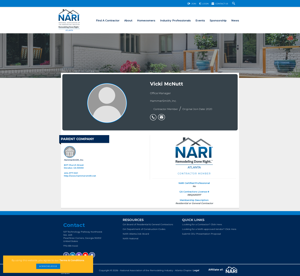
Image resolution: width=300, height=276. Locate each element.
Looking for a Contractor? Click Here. (202, 224)
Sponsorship (218, 20)
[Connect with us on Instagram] (79, 255)
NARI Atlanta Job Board (136, 233)
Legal (196, 270)
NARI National (130, 238)
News (235, 20)
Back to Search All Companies (80, 70)
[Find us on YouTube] (85, 255)
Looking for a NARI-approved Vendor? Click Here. (209, 229)
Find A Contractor (108, 20)
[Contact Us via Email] (92, 255)
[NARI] (231, 270)
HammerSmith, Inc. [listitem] (73, 160)
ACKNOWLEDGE (48, 266)
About (128, 20)
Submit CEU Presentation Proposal (201, 233)
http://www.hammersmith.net (80, 176)
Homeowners (146, 20)
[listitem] (154, 115)
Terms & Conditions (71, 260)
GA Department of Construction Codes (144, 229)
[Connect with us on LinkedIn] (72, 255)
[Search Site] (234, 3)
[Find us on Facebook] (66, 255)
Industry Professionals (175, 20)
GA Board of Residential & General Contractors (148, 224)
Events (200, 20)
